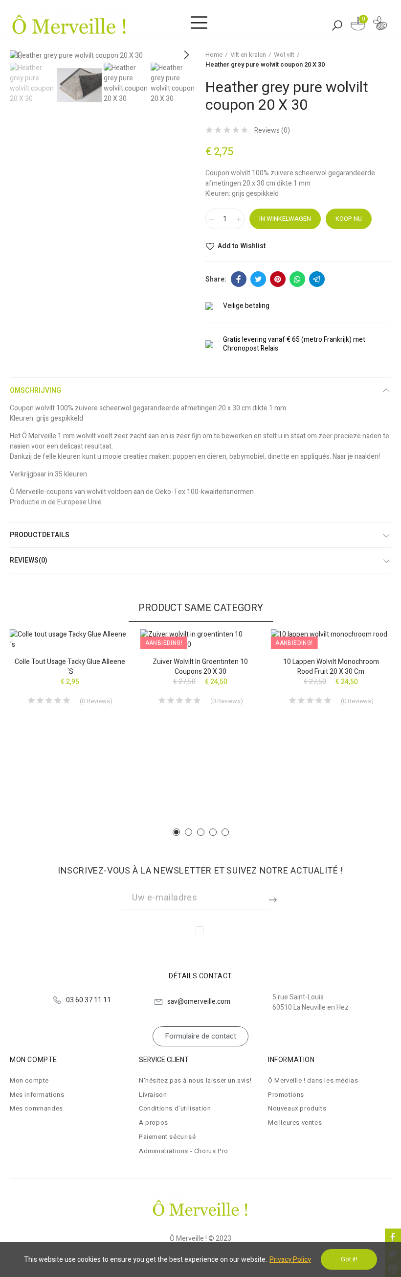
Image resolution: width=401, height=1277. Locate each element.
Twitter (258, 279)
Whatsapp (297, 279)
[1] (274, 898)
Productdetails (39, 535)
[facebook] (393, 1236)
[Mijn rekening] (380, 25)
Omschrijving (35, 390)
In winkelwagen (285, 218)
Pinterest (278, 279)
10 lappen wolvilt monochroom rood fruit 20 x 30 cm (331, 667)
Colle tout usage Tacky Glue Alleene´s (70, 667)
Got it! (349, 1259)
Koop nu (348, 218)
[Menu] (199, 23)
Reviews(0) (28, 560)
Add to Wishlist (242, 246)
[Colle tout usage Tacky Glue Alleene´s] (70, 639)
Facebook (238, 279)
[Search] (337, 25)
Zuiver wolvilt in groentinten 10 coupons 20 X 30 (200, 667)
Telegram (317, 279)
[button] (186, 55)
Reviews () (272, 130)
